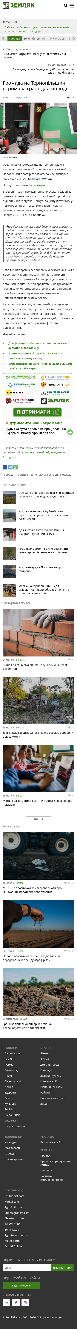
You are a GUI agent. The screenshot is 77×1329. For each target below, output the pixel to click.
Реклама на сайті (51, 1142)
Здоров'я (10, 1092)
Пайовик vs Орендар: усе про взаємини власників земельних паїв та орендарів (37, 29)
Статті (45, 1048)
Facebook (43, 452)
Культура (10, 1103)
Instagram (9, 457)
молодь (66, 474)
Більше (38, 819)
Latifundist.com (14, 1196)
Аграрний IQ (14, 1190)
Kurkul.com (12, 1201)
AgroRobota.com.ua (17, 1235)
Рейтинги (46, 1092)
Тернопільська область (44, 474)
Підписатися (62, 1267)
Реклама (47, 1137)
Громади (10, 1153)
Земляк (29, 452)
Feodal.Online (13, 1246)
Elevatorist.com (14, 1218)
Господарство (13, 1053)
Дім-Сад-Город (49, 1064)
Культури (10, 1142)
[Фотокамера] (38, 128)
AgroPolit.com (13, 1207)
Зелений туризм (34, 38)
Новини (20, 659)
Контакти (46, 1170)
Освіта (9, 1098)
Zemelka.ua (12, 1229)
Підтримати (21, 1285)
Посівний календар (52, 1098)
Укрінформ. (37, 185)
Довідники (13, 1137)
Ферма (9, 1064)
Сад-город (11, 1070)
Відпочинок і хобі (51, 1087)
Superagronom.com (17, 1213)
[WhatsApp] (15, 467)
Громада (14, 38)
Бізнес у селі (13, 1081)
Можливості (12, 1148)
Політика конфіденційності (51, 1178)
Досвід (9, 1087)
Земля (20, 883)
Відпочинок (12, 1115)
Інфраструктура (15, 1126)
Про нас (45, 1155)
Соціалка (10, 1120)
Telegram (56, 452)
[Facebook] (5, 467)
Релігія (9, 1109)
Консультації (56, 38)
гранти (21, 474)
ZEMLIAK (46, 1150)
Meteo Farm (12, 1240)
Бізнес (44, 1053)
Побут (8, 1075)
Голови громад (14, 1159)
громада (8, 474)
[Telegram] (10, 467)
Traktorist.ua (12, 1224)
